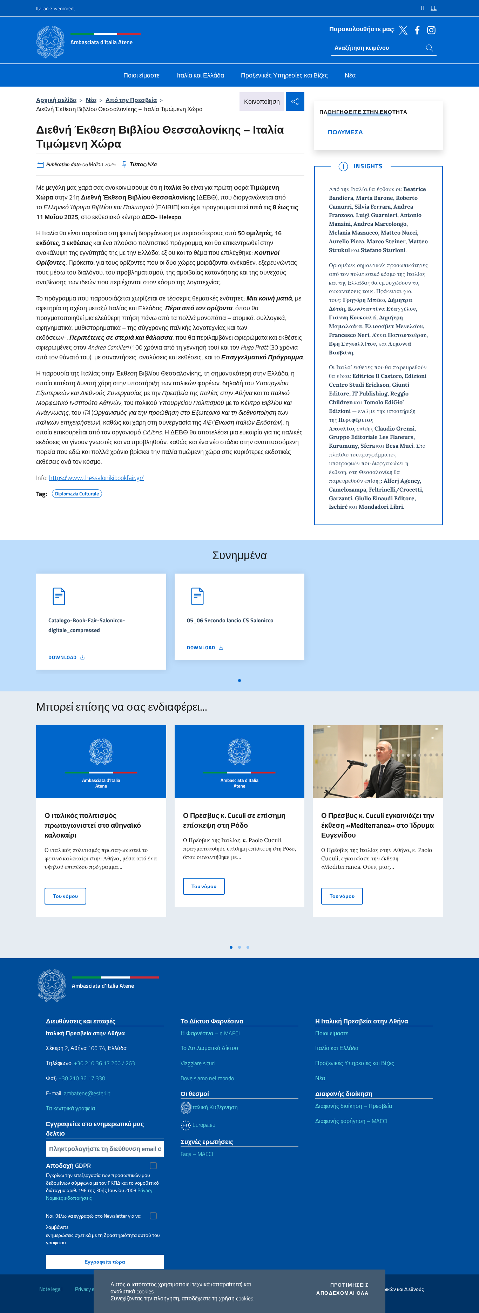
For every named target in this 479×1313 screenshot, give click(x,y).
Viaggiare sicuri (198, 1063)
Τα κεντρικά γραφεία (70, 1108)
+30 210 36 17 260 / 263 (104, 1063)
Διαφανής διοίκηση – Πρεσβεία (353, 1106)
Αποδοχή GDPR (68, 1165)
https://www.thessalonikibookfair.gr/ (96, 477)
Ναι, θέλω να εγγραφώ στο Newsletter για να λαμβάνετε (93, 1216)
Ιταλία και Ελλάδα (336, 1048)
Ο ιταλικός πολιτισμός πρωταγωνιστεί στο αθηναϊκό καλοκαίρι (93, 825)
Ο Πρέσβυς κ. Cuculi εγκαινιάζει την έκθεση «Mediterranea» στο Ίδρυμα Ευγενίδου (377, 825)
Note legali (50, 1289)
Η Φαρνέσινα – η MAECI (210, 1033)
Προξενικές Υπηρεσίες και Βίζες (354, 1063)
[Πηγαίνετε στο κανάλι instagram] (430, 29)
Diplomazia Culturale (77, 492)
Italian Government (55, 8)
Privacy (145, 1190)
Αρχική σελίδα (56, 99)
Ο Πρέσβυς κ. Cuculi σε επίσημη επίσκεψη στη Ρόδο (234, 820)
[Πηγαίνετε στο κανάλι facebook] (416, 29)
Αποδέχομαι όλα (342, 1293)
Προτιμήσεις (349, 1284)
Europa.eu (203, 1125)
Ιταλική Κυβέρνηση (214, 1107)
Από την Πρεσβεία (131, 99)
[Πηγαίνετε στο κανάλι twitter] (401, 29)
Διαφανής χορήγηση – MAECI (351, 1121)
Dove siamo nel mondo (207, 1078)
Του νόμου (69, 896)
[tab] (239, 680)
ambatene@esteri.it (87, 1093)
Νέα (91, 99)
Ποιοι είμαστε (331, 1033)
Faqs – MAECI (197, 1154)
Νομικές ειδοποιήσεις (69, 1198)
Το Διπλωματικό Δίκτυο (209, 1048)
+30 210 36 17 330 (82, 1078)
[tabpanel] (101, 624)
